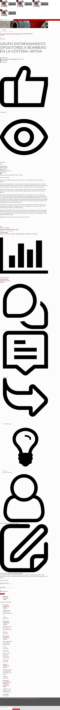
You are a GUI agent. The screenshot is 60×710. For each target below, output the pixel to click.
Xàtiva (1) (35, 233)
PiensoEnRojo (14, 59)
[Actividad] (1, 173)
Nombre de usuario (4, 583)
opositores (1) (28, 233)
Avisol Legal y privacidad (28, 698)
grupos (2, 229)
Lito (6, 617)
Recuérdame (4, 591)
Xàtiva (17, 229)
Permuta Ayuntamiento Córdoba (15, 573)
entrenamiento (7, 229)
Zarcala (16, 523)
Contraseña (2, 587)
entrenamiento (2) (20, 233)
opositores (13, 229)
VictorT (6, 660)
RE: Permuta (6, 650)
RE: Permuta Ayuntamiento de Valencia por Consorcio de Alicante (7, 683)
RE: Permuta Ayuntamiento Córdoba (6, 606)
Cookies (37, 698)
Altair (6, 632)
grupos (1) (13, 233)
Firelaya (7, 694)
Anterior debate (4, 232)
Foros (4, 29)
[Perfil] (0, 173)
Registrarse (5, 596)
